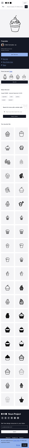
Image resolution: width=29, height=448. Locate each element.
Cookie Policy (16, 440)
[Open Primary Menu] (2, 3)
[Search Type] (3, 6)
